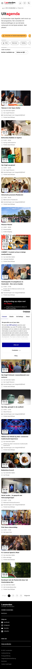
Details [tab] (12, 316)
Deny (16, 355)
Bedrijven (4, 613)
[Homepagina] (3, 8)
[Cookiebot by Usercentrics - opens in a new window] (23, 312)
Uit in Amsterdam (10, 8)
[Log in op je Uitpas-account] (20, 3)
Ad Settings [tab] (19, 316)
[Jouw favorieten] (24, 3)
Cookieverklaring (5, 653)
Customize (15, 350)
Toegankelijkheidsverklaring (8, 658)
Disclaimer (4, 661)
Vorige (4, 595)
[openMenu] (2, 3)
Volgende (27, 595)
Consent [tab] (4, 316)
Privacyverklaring (5, 656)
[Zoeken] (29, 3)
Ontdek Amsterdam (7, 610)
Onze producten (6, 644)
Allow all (16, 344)
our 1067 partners (12, 325)
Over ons (4, 638)
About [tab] (28, 316)
